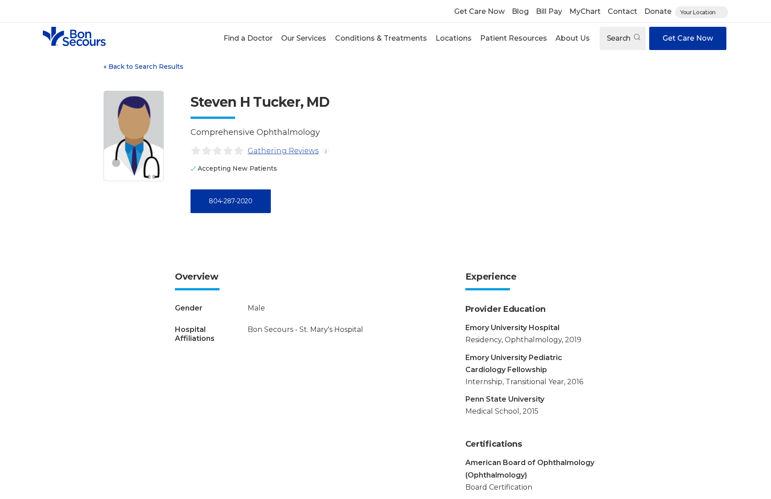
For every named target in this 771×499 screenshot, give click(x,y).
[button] (248, 38)
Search (619, 38)
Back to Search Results (143, 67)
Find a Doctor (248, 38)
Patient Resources (513, 38)
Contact (622, 11)
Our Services (303, 38)
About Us (572, 38)
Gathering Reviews (283, 151)
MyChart (585, 11)
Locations (453, 38)
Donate (658, 11)
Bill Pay (549, 11)
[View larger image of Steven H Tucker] (134, 136)
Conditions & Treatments (381, 38)
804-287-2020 (230, 201)
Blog (520, 11)
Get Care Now (479, 11)
